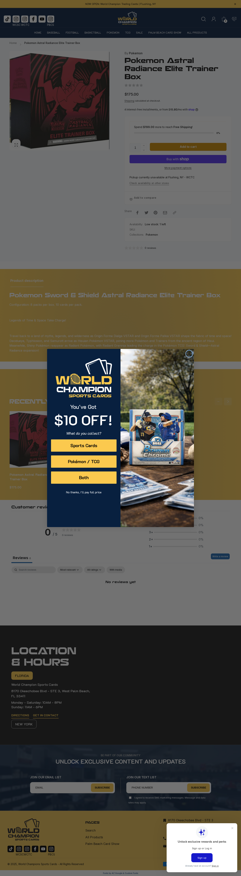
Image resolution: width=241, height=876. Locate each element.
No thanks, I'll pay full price (83, 492)
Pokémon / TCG (84, 461)
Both (84, 477)
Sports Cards (83, 445)
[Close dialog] (189, 353)
